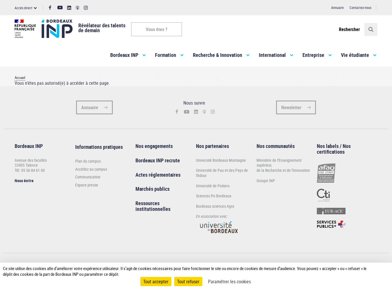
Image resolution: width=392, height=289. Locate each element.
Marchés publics (152, 188)
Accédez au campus (91, 169)
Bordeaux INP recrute (157, 160)
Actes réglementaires (158, 174)
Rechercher (349, 29)
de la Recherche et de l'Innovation (283, 170)
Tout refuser (188, 281)
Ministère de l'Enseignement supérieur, (279, 162)
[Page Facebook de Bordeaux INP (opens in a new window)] (50, 7)
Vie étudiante (355, 54)
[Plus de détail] (377, 271)
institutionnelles (152, 208)
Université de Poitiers (213, 185)
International (272, 54)
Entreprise (313, 54)
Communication (87, 177)
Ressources (147, 203)
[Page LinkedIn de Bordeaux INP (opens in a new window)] (69, 8)
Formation (165, 54)
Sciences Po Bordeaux (213, 196)
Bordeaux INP (124, 54)
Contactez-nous (360, 7)
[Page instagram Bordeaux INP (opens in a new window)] (86, 8)
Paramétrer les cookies (229, 281)
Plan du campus (88, 161)
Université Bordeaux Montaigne (221, 160)
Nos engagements (154, 145)
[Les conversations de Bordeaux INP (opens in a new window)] (77, 8)
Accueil (20, 77)
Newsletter (291, 107)
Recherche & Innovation (217, 54)
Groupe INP (266, 180)
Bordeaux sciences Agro (215, 206)
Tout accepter (155, 281)
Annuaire (337, 7)
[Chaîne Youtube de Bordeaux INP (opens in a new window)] (60, 7)
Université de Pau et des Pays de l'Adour (222, 172)
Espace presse (86, 185)
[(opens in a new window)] (219, 235)
